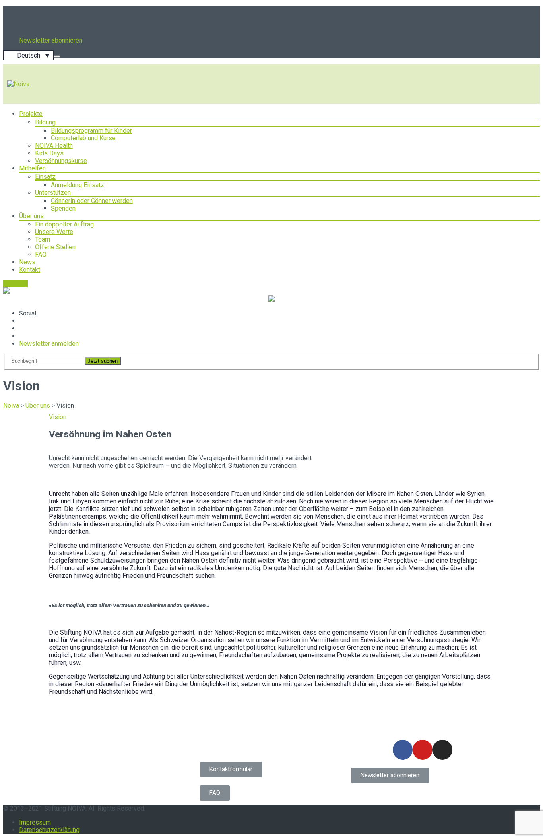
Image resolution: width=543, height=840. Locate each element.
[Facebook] (403, 750)
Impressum (35, 822)
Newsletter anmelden (49, 343)
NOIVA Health (54, 145)
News (27, 262)
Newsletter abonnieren (50, 40)
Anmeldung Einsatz (77, 185)
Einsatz (45, 176)
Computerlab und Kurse (83, 138)
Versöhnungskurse (61, 161)
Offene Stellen (55, 247)
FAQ (41, 254)
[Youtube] (422, 750)
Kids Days (49, 153)
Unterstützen (53, 192)
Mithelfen (32, 168)
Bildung (45, 122)
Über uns (31, 216)
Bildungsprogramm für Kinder (91, 130)
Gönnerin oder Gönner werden (92, 201)
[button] (231, 769)
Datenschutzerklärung (49, 830)
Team (42, 239)
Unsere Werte (54, 232)
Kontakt (29, 269)
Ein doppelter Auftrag (64, 224)
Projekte (31, 114)
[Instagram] (442, 750)
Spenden (63, 208)
